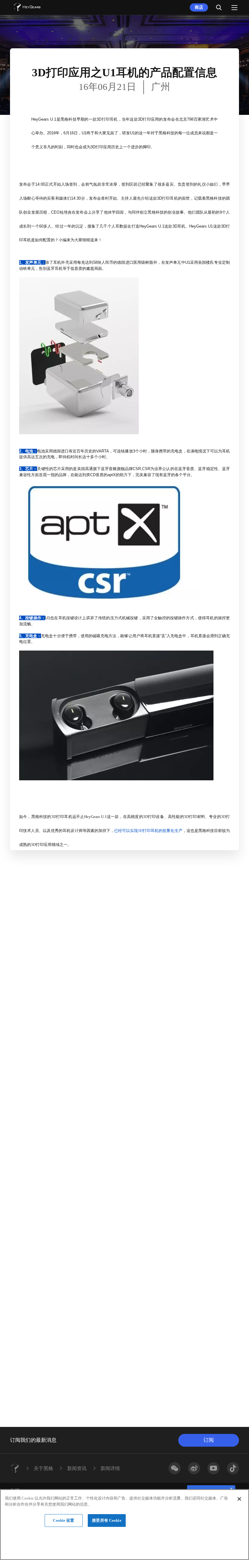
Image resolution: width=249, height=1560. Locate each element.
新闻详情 (110, 1468)
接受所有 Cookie (106, 1520)
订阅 (208, 1440)
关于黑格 (43, 1468)
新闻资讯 (77, 1468)
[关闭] (239, 1499)
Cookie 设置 (63, 1520)
